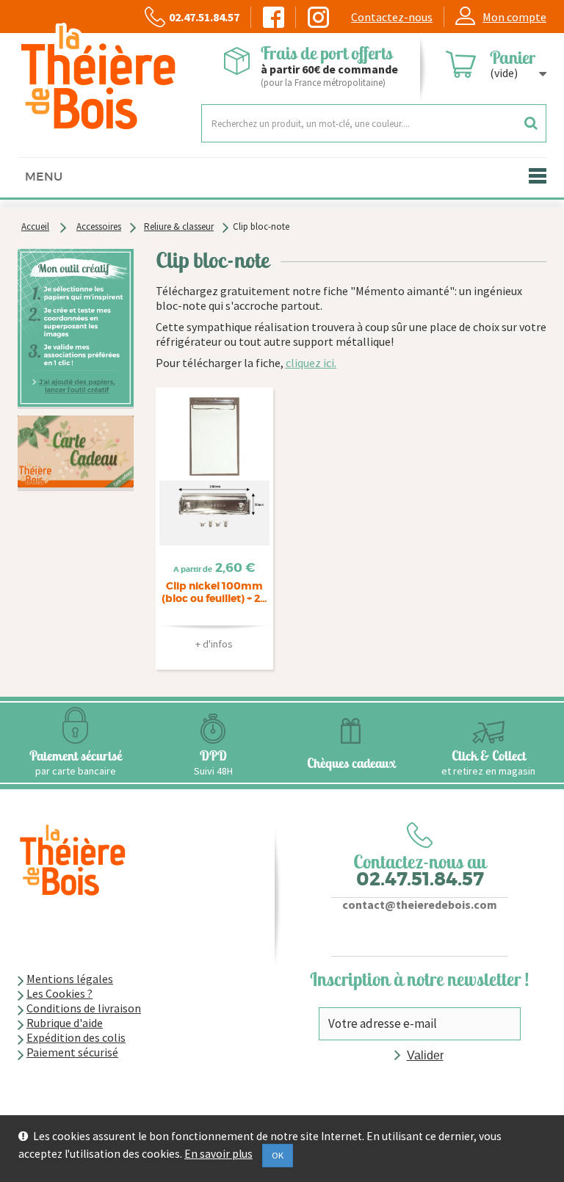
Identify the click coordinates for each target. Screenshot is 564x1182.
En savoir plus (218, 1154)
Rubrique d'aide (64, 1022)
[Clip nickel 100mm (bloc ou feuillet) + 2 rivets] (214, 468)
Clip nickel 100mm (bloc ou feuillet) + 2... (214, 592)
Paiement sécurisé (72, 1052)
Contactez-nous (392, 17)
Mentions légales (69, 978)
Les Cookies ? (59, 993)
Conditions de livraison (83, 1008)
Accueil (35, 226)
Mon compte (514, 17)
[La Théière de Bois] (98, 77)
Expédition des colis (76, 1037)
